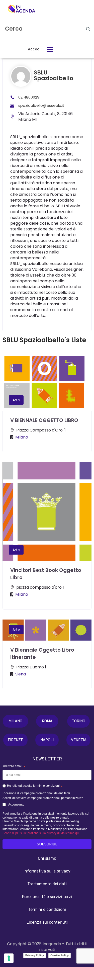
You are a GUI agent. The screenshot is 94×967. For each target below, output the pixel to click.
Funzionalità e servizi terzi (47, 896)
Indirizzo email (14, 766)
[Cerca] (87, 28)
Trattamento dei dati (47, 884)
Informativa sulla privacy (47, 871)
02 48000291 (29, 97)
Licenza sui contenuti (47, 922)
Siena (20, 674)
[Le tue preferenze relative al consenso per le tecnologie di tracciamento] (9, 958)
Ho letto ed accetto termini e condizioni (35, 786)
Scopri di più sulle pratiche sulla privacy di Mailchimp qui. (41, 833)
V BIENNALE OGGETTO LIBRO (44, 420)
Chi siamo (47, 858)
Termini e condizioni (47, 909)
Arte (16, 399)
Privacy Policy (34, 955)
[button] (15, 721)
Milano (21, 437)
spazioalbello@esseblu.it (41, 105)
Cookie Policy (59, 955)
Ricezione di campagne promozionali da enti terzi (36, 793)
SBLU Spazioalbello (53, 75)
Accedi (34, 49)
